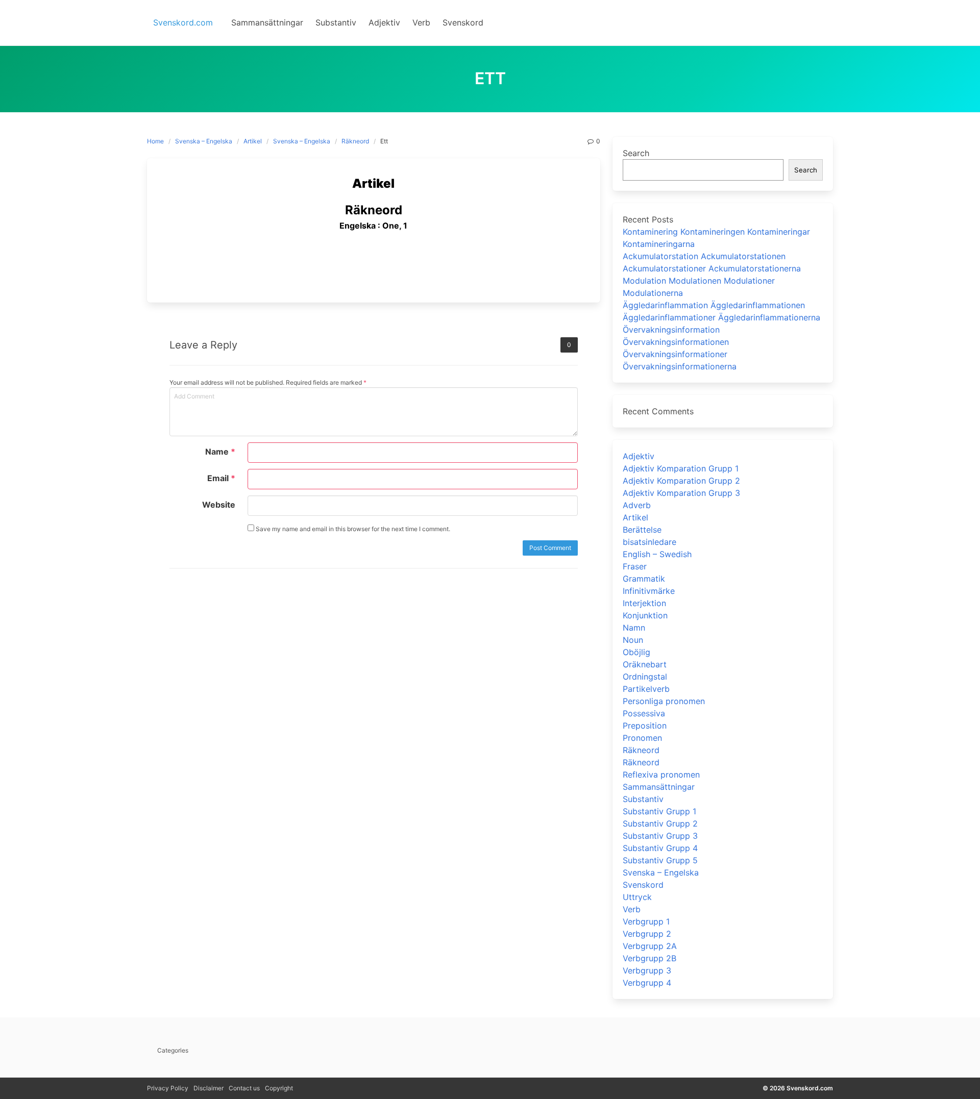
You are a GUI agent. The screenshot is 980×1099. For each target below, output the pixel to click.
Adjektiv (638, 456)
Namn (634, 627)
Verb (632, 909)
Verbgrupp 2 (647, 934)
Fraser (635, 566)
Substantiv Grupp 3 (660, 836)
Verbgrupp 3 (647, 970)
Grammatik (644, 578)
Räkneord (355, 141)
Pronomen (642, 738)
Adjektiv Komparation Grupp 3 (681, 493)
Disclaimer (208, 1088)
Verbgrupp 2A (650, 946)
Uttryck (637, 897)
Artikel (252, 141)
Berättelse (642, 529)
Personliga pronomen (664, 701)
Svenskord (643, 885)
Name (220, 451)
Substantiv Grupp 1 (659, 811)
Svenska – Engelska (203, 141)
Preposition (645, 725)
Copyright (279, 1088)
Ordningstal (645, 676)
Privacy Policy (167, 1088)
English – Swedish (657, 554)
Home (155, 141)
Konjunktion (645, 615)
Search (636, 153)
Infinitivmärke (649, 591)
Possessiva (644, 713)
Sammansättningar (659, 787)
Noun (633, 640)
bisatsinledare (649, 542)
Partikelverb (646, 689)
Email (221, 478)
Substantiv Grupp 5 (660, 860)
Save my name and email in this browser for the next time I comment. (352, 529)
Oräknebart (645, 664)
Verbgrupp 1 (646, 921)
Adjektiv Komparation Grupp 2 (681, 481)
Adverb (637, 505)
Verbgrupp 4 (647, 983)
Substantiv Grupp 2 (660, 823)
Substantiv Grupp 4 (660, 848)
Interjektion (644, 603)
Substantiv (643, 799)
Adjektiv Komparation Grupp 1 (681, 468)
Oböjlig (636, 652)
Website (218, 504)
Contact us (244, 1088)
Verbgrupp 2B (649, 958)
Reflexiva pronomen (661, 774)
